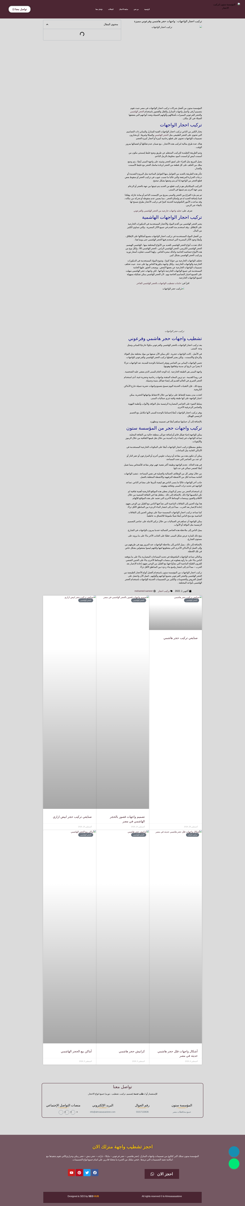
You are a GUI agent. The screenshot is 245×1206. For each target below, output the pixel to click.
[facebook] (73, 1112)
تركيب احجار (164, 591)
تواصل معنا (99, 9)
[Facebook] (94, 1172)
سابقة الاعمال (123, 9)
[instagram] (67, 1112)
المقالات (110, 9)
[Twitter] (87, 1172)
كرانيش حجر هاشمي (132, 1051)
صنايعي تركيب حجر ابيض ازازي (72, 816)
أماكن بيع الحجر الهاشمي (76, 1051)
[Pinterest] (79, 1172)
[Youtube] (71, 1172)
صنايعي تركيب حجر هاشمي (180, 638)
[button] (47, 24)
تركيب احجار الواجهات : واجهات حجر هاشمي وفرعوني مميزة (168, 21)
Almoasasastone (173, 1196)
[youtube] (61, 1112)
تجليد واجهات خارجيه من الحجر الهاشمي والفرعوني (157, 211)
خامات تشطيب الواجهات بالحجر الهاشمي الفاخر (159, 283)
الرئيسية (147, 9)
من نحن (136, 9)
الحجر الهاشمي (137, 111)
